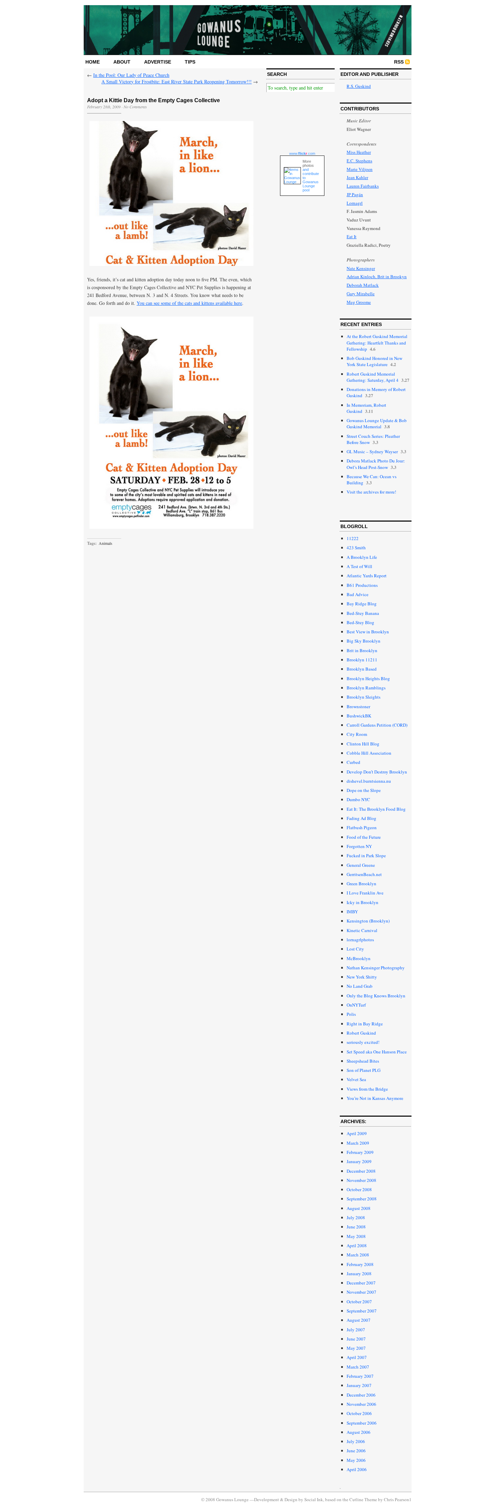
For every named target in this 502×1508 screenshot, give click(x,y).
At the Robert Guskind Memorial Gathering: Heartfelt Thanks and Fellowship (377, 342)
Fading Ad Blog (361, 818)
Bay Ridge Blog (362, 604)
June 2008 (356, 1227)
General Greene (361, 865)
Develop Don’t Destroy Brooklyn (377, 772)
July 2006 (356, 1441)
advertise (157, 62)
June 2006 (356, 1451)
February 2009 (360, 1152)
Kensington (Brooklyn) (368, 921)
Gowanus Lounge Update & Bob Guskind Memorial (377, 423)
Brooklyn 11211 (362, 660)
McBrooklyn (359, 958)
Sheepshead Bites (363, 1061)
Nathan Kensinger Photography (376, 968)
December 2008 (361, 1171)
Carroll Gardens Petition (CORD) (377, 725)
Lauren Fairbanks (363, 186)
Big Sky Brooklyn (363, 641)
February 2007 (360, 1376)
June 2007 (356, 1339)
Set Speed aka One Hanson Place (377, 1052)
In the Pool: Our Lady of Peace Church (131, 75)
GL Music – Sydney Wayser (372, 451)
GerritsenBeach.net (364, 874)
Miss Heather (359, 152)
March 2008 (358, 1255)
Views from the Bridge (367, 1089)
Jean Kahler (357, 177)
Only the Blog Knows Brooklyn (376, 996)
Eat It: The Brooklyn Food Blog (376, 809)
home (92, 62)
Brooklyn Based (362, 669)
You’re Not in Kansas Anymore (375, 1098)
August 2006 (359, 1432)
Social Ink (313, 1499)
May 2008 (356, 1236)
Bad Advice (357, 594)
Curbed (353, 762)
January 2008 (359, 1273)
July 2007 (356, 1330)
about (121, 62)
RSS (399, 62)
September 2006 (362, 1423)
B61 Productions (362, 585)
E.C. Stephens (359, 161)
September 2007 (362, 1311)
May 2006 (356, 1460)
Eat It (352, 236)
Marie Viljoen (360, 169)
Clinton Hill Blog (363, 744)
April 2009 (357, 1133)
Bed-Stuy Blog (360, 622)
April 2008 (357, 1245)
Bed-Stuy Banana (363, 613)
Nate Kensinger (361, 268)
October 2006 (359, 1413)
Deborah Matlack (363, 285)
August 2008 (359, 1208)
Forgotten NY (359, 846)
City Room (357, 734)
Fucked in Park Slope (366, 855)
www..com (302, 153)
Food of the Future (364, 837)
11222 (353, 538)
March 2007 (358, 1367)
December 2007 (361, 1283)
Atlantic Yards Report (367, 576)
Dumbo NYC (358, 799)
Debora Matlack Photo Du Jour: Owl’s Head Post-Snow (376, 464)
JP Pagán (355, 194)
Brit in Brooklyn (362, 650)
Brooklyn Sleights (363, 697)
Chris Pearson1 (398, 1499)
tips (190, 62)
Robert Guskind (361, 1033)
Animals (105, 543)
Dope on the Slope (364, 790)
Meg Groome (359, 302)
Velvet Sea (356, 1079)
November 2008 (361, 1180)
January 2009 (359, 1161)
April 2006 (357, 1469)
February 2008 (360, 1264)
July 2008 (356, 1217)
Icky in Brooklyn (362, 902)
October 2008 (359, 1189)
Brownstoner (358, 706)
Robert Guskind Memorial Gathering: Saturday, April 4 (373, 377)
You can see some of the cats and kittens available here (189, 303)
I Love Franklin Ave (365, 893)
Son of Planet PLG (363, 1070)
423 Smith (356, 547)
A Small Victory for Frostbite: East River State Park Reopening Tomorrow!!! (176, 81)
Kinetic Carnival (362, 930)
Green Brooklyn (361, 883)
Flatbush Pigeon (362, 827)
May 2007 (356, 1348)
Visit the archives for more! (371, 492)
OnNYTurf (356, 1005)
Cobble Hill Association (369, 753)
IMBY (352, 911)
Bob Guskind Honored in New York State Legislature (374, 361)
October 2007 (359, 1301)
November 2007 (361, 1292)
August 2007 (359, 1320)
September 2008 (362, 1199)
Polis (351, 1014)
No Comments (135, 106)
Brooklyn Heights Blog (368, 678)
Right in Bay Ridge (365, 1024)
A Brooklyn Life (362, 557)
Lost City (355, 949)
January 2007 (359, 1385)
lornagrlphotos (360, 940)
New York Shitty (362, 977)
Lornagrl (355, 203)
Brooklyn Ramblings (366, 688)
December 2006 (361, 1395)
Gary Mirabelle (361, 294)
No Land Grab (360, 986)
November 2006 (361, 1404)
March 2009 (358, 1143)
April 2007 (357, 1357)
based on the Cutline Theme (351, 1499)
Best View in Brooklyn (368, 632)
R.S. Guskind (359, 86)
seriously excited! (363, 1042)
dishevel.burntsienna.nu (369, 781)
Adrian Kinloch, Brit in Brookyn (377, 276)
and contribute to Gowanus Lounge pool (311, 179)
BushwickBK (359, 716)
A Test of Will (359, 566)
